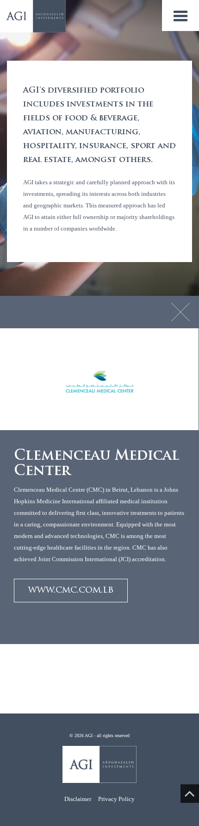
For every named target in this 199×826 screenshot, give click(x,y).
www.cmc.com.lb (70, 590)
